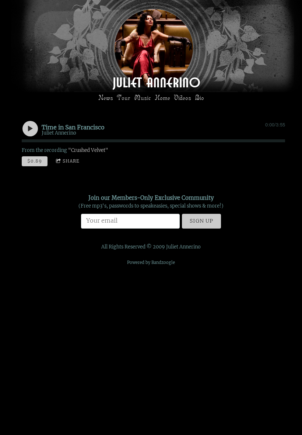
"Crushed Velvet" (88, 150)
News (105, 97)
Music (142, 97)
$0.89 (34, 161)
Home (162, 97)
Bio (199, 97)
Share (71, 161)
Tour (123, 97)
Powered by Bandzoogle (151, 262)
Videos (182, 97)
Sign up (201, 221)
